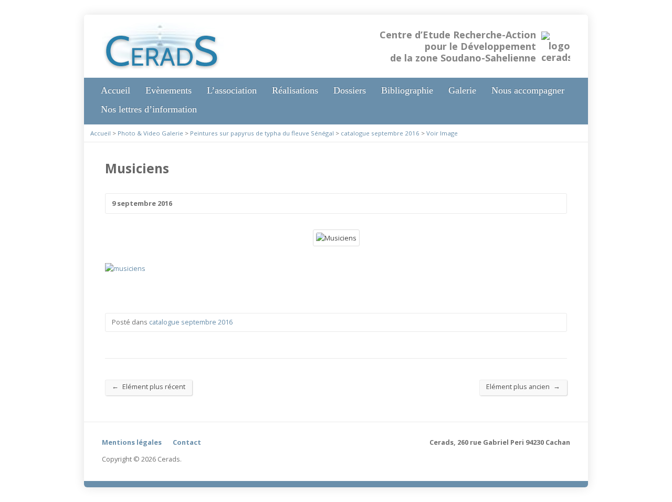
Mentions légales (132, 442)
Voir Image (442, 133)
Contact (187, 442)
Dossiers (349, 90)
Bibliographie (407, 90)
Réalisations (295, 90)
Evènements (168, 90)
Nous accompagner (527, 90)
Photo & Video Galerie (150, 133)
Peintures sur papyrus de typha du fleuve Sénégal (262, 133)
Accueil (115, 90)
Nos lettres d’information (149, 109)
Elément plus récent (148, 386)
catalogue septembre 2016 (380, 133)
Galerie (462, 90)
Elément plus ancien (523, 386)
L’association (232, 90)
